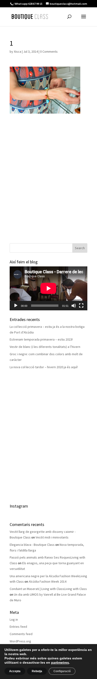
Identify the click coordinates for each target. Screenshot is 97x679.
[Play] (15, 305)
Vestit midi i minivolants (52, 537)
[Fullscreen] (81, 305)
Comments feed (21, 634)
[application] (48, 288)
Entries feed (18, 626)
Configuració (62, 671)
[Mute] (73, 305)
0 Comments (49, 51)
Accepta (14, 671)
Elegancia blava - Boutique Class (32, 544)
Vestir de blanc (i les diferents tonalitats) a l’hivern (45, 347)
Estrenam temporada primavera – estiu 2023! (41, 339)
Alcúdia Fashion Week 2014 (47, 581)
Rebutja (37, 671)
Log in (14, 619)
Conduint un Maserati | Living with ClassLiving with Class (48, 589)
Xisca (17, 51)
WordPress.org (20, 641)
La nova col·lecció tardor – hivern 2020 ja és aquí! (44, 367)
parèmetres (60, 662)
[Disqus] (48, 173)
